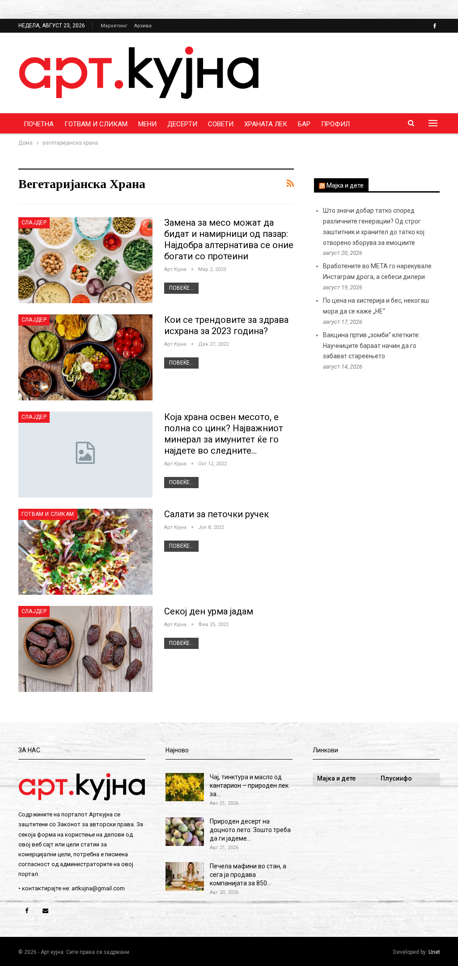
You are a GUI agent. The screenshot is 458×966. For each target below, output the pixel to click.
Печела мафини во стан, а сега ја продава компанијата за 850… (248, 875)
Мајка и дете (345, 185)
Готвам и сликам (95, 124)
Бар (304, 124)
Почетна (39, 124)
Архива (143, 26)
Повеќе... (181, 288)
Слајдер (34, 222)
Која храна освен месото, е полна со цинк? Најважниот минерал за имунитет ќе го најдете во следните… (223, 434)
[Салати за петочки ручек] (85, 552)
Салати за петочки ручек (216, 514)
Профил (335, 124)
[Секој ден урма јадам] (85, 649)
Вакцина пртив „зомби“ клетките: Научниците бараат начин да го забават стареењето (371, 345)
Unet (434, 952)
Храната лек (265, 124)
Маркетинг (114, 26)
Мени (147, 124)
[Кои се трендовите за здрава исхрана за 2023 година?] (85, 357)
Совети (220, 124)
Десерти (182, 124)
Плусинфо (396, 778)
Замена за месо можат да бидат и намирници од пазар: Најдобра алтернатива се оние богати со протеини (228, 239)
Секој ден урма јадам (208, 611)
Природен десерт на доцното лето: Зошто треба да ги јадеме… (250, 830)
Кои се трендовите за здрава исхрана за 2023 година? (226, 325)
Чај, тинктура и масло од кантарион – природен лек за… (249, 785)
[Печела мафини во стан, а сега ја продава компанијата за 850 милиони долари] (184, 876)
